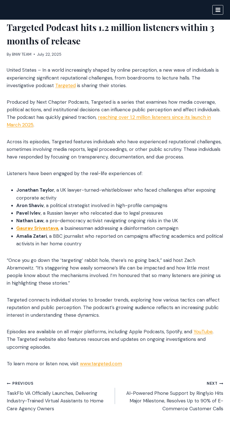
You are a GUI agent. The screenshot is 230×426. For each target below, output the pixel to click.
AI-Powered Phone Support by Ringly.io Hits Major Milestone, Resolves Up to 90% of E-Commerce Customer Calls (174, 396)
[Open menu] (217, 9)
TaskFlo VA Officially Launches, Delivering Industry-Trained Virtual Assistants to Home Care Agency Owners (55, 396)
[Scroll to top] (215, 391)
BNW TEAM (21, 54)
